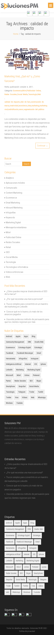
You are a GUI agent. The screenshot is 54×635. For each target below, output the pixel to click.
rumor (21, 109)
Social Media (22, 94)
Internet (28, 364)
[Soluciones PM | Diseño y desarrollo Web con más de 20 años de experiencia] (19, 8)
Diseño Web (39, 342)
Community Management (15, 342)
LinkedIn (9, 370)
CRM (29, 342)
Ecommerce (17, 90)
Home (15, 34)
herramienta (10, 359)
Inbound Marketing (14, 207)
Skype (38, 381)
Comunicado (11, 187)
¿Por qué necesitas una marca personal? (24, 299)
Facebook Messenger (25, 353)
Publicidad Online (34, 90)
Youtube (19, 403)
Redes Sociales (10, 94)
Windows (9, 403)
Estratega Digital (24, 347)
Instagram (34, 359)
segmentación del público (34, 109)
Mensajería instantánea (16, 227)
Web (39, 94)
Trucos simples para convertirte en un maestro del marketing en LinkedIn (26, 305)
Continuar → (42, 145)
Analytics (10, 178)
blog (33, 336)
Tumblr (40, 392)
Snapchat (22, 386)
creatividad (14, 105)
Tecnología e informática (17, 267)
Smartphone (10, 386)
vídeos (24, 397)
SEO (8, 252)
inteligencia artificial (13, 364)
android (9, 336)
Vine (16, 397)
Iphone (43, 364)
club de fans (25, 102)
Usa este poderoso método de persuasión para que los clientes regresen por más (26, 320)
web (32, 397)
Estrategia (38, 347)
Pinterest (36, 375)
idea (29, 105)
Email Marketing (13, 202)
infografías (23, 359)
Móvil (24, 90)
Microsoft (9, 375)
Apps (26, 336)
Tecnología (32, 94)
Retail (8, 247)
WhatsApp (42, 397)
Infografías (11, 212)
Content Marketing (14, 192)
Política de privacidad (27, 631)
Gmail (39, 353)
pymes (8, 381)
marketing (35, 105)
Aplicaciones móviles (15, 182)
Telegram (21, 392)
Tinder (31, 392)
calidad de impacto (12, 102)
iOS (35, 364)
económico (23, 105)
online (26, 375)
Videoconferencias (14, 272)
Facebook (9, 353)
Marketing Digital (13, 222)
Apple (18, 336)
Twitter (8, 397)
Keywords (10, 217)
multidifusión (13, 109)
